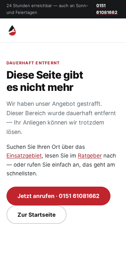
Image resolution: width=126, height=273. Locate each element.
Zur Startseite (36, 214)
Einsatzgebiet (24, 155)
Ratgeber (90, 155)
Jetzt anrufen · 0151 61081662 (58, 195)
